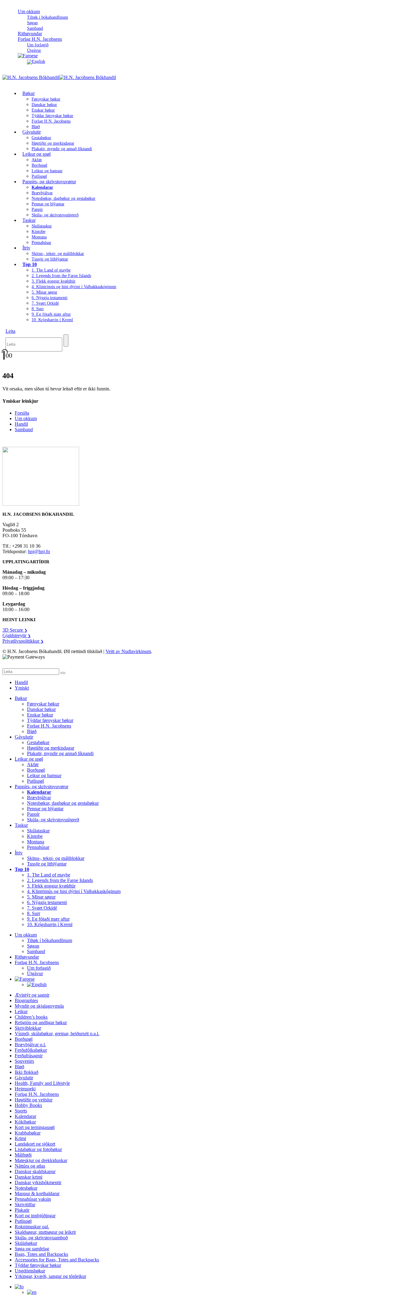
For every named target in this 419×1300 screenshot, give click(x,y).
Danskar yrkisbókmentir (38, 1182)
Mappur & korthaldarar (37, 1193)
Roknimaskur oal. (32, 1226)
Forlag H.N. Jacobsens (40, 39)
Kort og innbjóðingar (35, 1215)
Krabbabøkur (27, 1132)
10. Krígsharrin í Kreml (52, 319)
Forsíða (22, 413)
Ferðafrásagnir (29, 1055)
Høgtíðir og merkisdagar (53, 143)
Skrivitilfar (25, 1204)
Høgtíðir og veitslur (33, 1099)
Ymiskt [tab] (22, 687)
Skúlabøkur (26, 1243)
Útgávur (35, 973)
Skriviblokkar (28, 1028)
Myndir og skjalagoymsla (39, 1006)
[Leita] (65, 340)
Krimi (20, 1138)
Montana (39, 237)
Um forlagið (37, 45)
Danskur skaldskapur (35, 1171)
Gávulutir (31, 132)
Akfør (37, 160)
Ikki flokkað (26, 1072)
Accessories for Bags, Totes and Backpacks (57, 1259)
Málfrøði (23, 1154)
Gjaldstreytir (16, 635)
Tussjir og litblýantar (50, 259)
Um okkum (29, 11)
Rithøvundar (27, 957)
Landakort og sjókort (35, 1143)
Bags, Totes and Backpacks (41, 1254)
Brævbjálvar (42, 193)
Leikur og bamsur (47, 171)
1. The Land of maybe (51, 270)
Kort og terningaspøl (35, 1127)
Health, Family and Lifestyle (42, 1083)
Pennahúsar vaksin (33, 1199)
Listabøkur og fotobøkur (38, 1149)
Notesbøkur (26, 1188)
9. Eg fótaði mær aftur (51, 314)
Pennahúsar (41, 242)
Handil (21, 424)
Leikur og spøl (36, 154)
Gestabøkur (41, 137)
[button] (10, 331)
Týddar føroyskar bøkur (52, 115)
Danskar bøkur (44, 104)
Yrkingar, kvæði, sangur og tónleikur (50, 1276)
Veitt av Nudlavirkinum (128, 651)
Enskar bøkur (43, 110)
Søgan (32, 23)
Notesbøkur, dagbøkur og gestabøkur (63, 198)
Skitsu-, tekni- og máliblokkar (58, 253)
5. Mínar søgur (44, 292)
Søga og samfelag (32, 1248)
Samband (24, 429)
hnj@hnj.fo (39, 551)
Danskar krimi (28, 1177)
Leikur (21, 1011)
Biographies (26, 1000)
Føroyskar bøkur (46, 99)
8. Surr (38, 308)
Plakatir (22, 1210)
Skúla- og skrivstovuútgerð (55, 215)
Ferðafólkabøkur (31, 1050)
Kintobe (38, 231)
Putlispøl (35, 781)
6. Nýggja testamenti (49, 297)
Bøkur (28, 93)
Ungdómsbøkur (30, 1270)
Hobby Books (28, 1105)
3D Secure (14, 630)
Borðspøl (39, 165)
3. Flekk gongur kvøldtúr (53, 281)
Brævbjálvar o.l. (30, 1044)
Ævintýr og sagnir (32, 995)
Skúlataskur (42, 226)
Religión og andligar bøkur (41, 1022)
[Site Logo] (59, 77)
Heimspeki (25, 1088)
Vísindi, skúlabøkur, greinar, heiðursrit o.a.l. (57, 1033)
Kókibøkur (25, 1121)
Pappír (37, 209)
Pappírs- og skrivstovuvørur (49, 181)
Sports (21, 1110)
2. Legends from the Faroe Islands (61, 275)
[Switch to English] (36, 61)
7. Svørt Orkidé (45, 303)
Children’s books (31, 1017)
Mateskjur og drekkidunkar (41, 1160)
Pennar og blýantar (48, 204)
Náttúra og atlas (30, 1166)
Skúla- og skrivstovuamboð (41, 1237)
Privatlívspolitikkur (23, 641)
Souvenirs (24, 1061)
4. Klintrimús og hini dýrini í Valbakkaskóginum (74, 286)
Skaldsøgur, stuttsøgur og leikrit (45, 1232)
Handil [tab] (21, 682)
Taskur (29, 220)
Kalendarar (25, 1116)
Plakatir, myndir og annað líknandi (62, 148)
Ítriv (26, 247)
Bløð (32, 731)
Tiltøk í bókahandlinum (47, 17)
